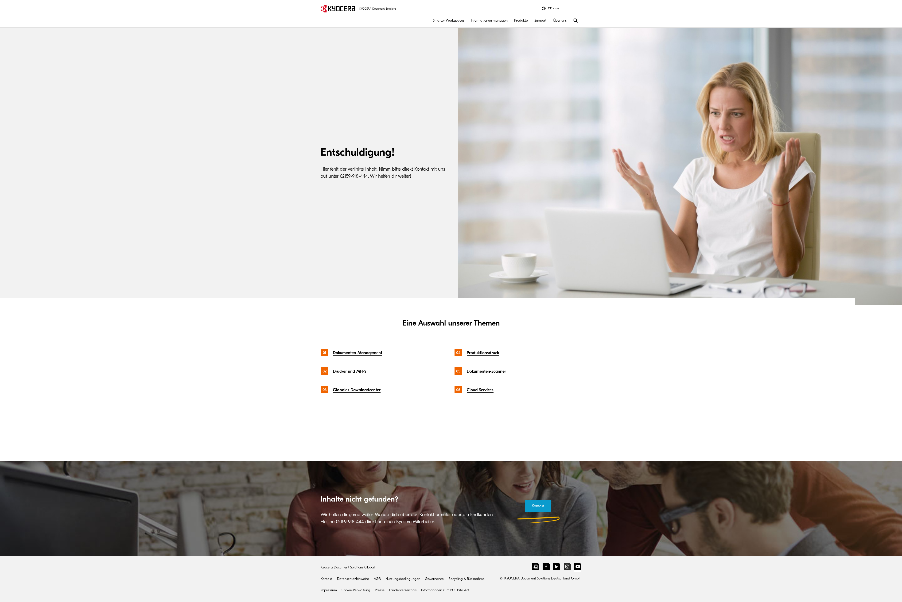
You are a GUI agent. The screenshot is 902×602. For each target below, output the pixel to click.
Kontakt (326, 579)
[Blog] (535, 567)
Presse (380, 590)
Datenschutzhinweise (353, 579)
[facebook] (546, 567)
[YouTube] (577, 567)
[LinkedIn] (556, 567)
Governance (434, 579)
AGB (377, 579)
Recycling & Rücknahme (466, 579)
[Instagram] (567, 567)
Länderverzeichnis (402, 590)
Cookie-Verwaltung (356, 590)
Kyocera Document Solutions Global (348, 567)
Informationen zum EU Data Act (445, 590)
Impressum (329, 590)
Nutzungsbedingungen (402, 579)
